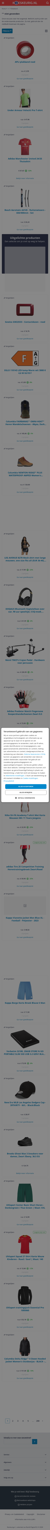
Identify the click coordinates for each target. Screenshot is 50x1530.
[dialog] (25, 765)
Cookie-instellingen (30, 778)
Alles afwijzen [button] (26, 792)
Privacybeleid (9, 781)
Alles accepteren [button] (25, 786)
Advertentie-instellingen (15, 775)
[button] (25, 798)
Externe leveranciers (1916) (34, 754)
